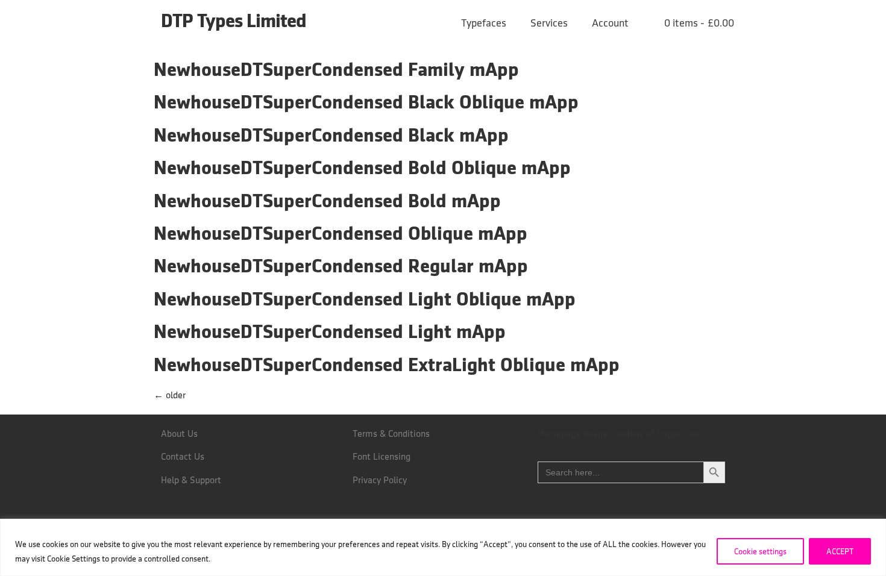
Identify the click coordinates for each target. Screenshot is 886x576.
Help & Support (191, 480)
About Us (179, 433)
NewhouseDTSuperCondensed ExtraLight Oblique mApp (387, 364)
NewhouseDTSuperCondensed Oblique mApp (340, 233)
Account (610, 23)
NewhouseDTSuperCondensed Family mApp (336, 69)
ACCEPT (839, 551)
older (170, 395)
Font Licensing (381, 456)
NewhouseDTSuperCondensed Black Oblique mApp (366, 101)
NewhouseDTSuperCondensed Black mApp (331, 135)
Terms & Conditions (391, 433)
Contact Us (182, 456)
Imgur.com (678, 433)
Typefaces (483, 23)
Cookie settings (760, 551)
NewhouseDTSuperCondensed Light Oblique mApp (365, 298)
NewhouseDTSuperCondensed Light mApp (330, 331)
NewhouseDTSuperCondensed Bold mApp (327, 200)
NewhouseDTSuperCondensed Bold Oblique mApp (362, 167)
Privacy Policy (380, 480)
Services (549, 23)
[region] (443, 547)
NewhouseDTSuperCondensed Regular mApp (341, 265)
